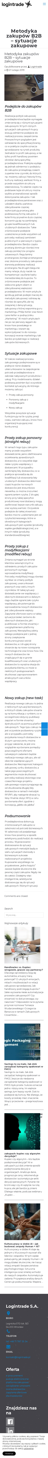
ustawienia (28, 1448)
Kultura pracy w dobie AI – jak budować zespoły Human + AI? (21, 1245)
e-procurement (14, 1375)
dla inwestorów (14, 1396)
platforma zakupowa (17, 1382)
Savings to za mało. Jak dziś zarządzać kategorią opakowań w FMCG (23, 1066)
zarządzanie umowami (18, 1385)
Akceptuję (9, 1453)
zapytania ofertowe (16, 1392)
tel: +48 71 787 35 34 (16, 1341)
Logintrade (36, 66)
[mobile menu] (44, 4)
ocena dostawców (15, 1389)
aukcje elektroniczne (17, 1379)
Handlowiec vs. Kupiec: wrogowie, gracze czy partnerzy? (23, 968)
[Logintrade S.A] (17, 4)
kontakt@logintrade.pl (18, 1357)
